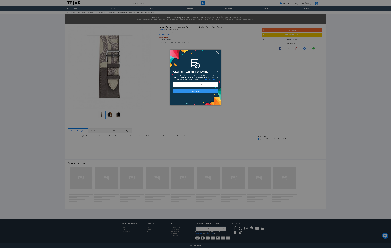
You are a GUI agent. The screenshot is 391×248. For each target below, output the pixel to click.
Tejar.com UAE (209, 79)
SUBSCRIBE (195, 91)
